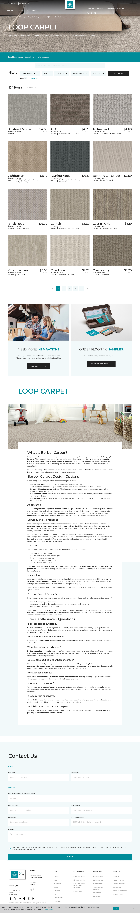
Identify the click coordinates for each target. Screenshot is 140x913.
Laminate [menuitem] (57, 891)
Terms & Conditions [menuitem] (120, 891)
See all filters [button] (117, 73)
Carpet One (12, 17)
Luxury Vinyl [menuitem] (58, 880)
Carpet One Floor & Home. (24, 903)
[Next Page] (87, 288)
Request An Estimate (115, 8)
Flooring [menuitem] (56, 876)
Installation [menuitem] (97, 896)
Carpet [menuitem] (56, 887)
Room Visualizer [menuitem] (79, 876)
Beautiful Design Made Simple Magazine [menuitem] (79, 885)
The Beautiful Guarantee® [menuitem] (98, 888)
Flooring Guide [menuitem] (98, 883)
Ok (116, 908)
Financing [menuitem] (57, 901)
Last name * (75, 772)
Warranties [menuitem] (97, 893)
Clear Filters (33, 78)
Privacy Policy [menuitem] (118, 894)
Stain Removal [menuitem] (98, 876)
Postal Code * (12, 817)
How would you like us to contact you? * (21, 793)
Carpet (30, 17)
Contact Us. (45, 57)
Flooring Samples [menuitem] (79, 880)
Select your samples (99, 364)
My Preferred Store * (78, 817)
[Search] (103, 65)
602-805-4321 (24, 3)
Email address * (76, 805)
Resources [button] (23, 10)
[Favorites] (91, 13)
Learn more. (48, 909)
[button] (88, 13)
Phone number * (13, 805)
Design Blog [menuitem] (77, 891)
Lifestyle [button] (60, 73)
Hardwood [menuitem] (57, 883)
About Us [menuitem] (116, 876)
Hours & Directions (95, 8)
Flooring (22, 17)
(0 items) (95, 13)
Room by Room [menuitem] (118, 880)
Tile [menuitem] (55, 894)
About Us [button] (36, 10)
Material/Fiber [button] (29, 73)
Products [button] (11, 10)
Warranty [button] (97, 73)
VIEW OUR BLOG (36, 366)
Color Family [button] (78, 73)
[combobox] (68, 65)
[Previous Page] (52, 288)
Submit (70, 857)
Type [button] (46, 73)
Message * (11, 829)
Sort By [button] (30, 87)
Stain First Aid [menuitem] (98, 880)
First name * (12, 772)
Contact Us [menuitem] (117, 887)
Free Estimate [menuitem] (58, 898)
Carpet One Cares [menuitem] (119, 883)
